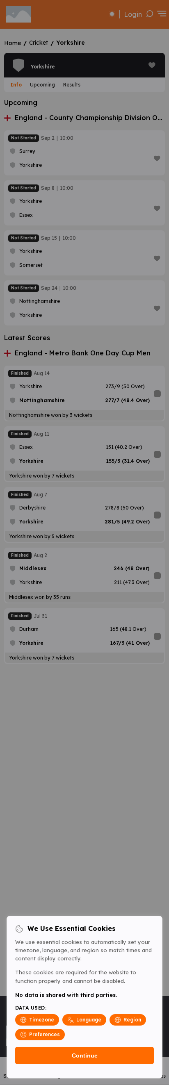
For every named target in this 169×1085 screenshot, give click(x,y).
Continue (85, 1055)
